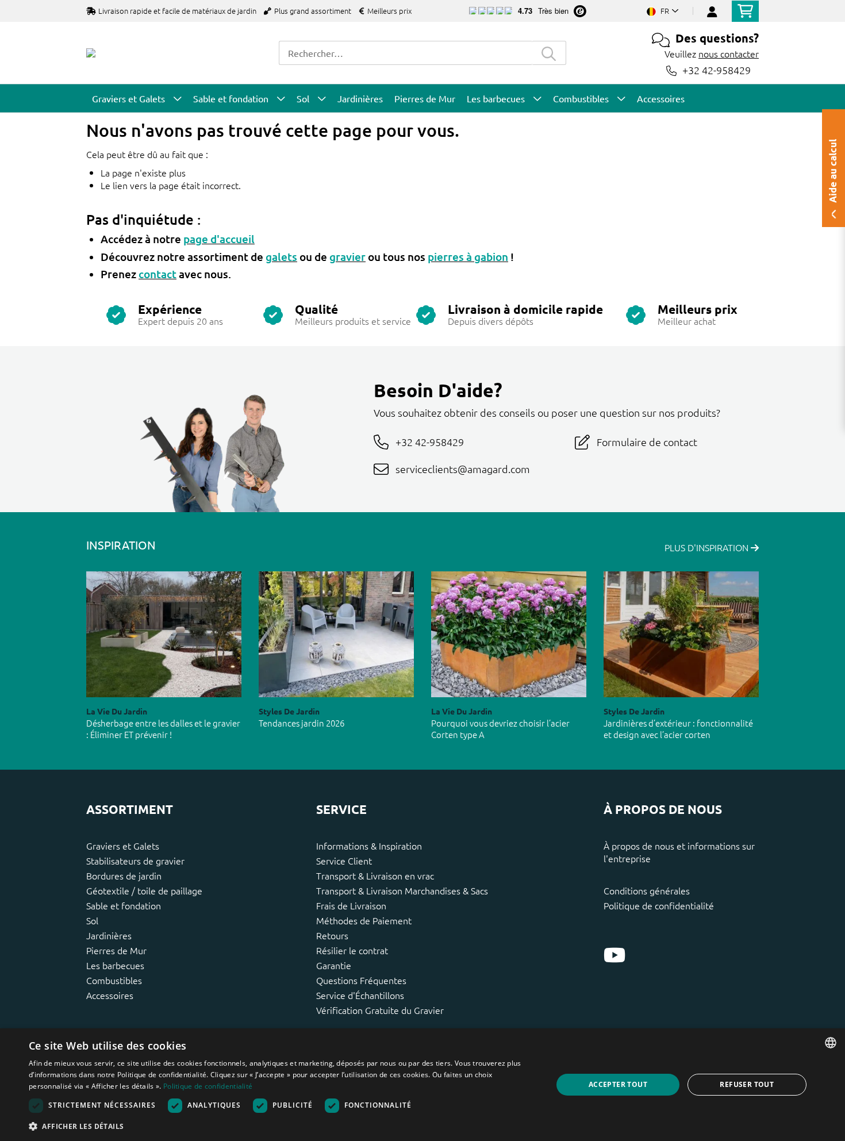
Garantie (333, 965)
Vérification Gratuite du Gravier (380, 1010)
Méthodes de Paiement (364, 920)
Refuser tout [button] (747, 1084)
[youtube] (614, 954)
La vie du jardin (116, 711)
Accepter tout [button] (618, 1084)
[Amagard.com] (90, 52)
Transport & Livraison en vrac (375, 875)
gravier (347, 256)
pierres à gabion (468, 256)
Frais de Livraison (351, 905)
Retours (332, 935)
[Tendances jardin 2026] (336, 634)
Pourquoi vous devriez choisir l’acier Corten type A (500, 729)
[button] (283, 1126)
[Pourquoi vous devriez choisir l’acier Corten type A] (508, 634)
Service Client (344, 860)
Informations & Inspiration (369, 845)
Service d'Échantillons (360, 995)
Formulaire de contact (647, 441)
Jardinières (109, 935)
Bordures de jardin (124, 875)
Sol (92, 920)
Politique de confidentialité (659, 905)
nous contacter (728, 53)
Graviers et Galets (122, 845)
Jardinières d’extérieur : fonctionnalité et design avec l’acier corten (678, 729)
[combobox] (405, 53)
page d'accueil (219, 239)
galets (281, 256)
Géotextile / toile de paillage (144, 890)
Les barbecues (115, 965)
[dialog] (422, 1084)
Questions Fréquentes (361, 980)
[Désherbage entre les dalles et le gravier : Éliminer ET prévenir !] (163, 634)
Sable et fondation (123, 905)
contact (157, 274)
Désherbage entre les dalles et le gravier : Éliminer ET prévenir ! (163, 729)
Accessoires (109, 995)
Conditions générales (647, 890)
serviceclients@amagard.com (462, 468)
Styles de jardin (289, 711)
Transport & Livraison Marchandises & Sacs (402, 890)
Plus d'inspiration (708, 547)
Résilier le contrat (352, 950)
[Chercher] (549, 53)
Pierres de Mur (116, 950)
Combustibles (114, 980)
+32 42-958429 (716, 70)
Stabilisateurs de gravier (135, 860)
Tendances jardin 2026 (301, 723)
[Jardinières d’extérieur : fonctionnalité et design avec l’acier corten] (681, 634)
